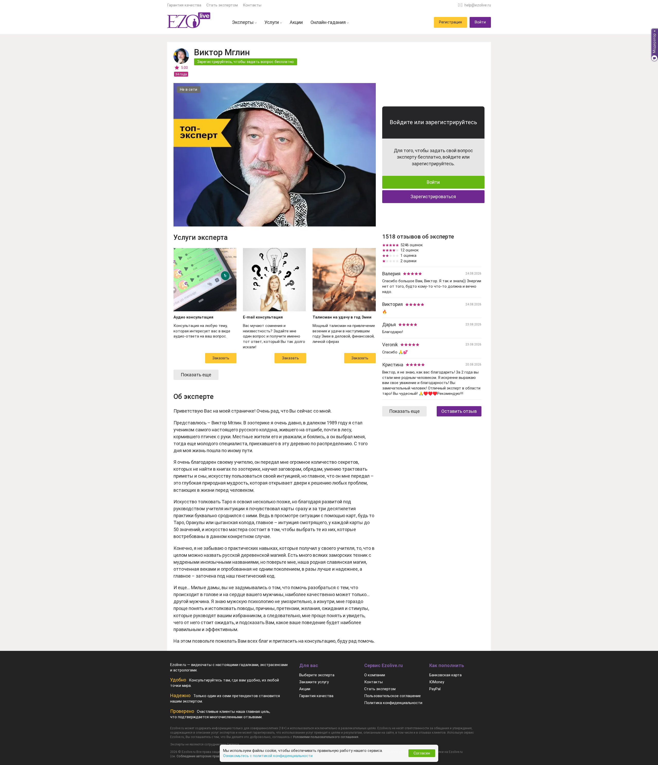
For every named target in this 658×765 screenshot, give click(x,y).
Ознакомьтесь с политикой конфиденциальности (268, 755)
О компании (374, 675)
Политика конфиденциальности (393, 702)
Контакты (252, 5)
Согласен (422, 753)
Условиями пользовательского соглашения (325, 737)
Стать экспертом (222, 5)
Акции (304, 689)
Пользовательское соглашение (392, 696)
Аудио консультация (193, 317)
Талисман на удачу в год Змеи (342, 317)
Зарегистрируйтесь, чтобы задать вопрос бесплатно (245, 61)
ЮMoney (436, 682)
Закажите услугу (314, 682)
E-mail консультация (263, 317)
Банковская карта (445, 675)
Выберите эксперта (316, 675)
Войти (433, 182)
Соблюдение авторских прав (198, 756)
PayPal (435, 689)
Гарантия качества (184, 5)
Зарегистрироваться (433, 196)
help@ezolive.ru (477, 5)
